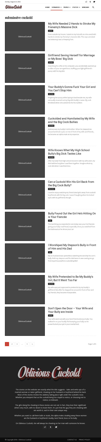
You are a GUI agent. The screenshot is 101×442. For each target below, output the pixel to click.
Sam (50, 220)
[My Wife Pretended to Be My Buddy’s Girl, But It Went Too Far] (25, 289)
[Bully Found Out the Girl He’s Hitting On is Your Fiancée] (25, 226)
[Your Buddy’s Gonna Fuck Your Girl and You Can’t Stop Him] (25, 99)
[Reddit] (86, 1)
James (50, 31)
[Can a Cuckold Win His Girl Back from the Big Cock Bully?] (25, 194)
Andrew (51, 94)
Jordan (51, 62)
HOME (47, 7)
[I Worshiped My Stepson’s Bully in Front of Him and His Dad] (25, 258)
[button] (93, 7)
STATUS (75, 7)
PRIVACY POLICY (84, 440)
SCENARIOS (56, 7)
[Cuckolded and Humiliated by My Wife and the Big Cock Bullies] (25, 131)
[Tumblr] (90, 1)
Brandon (51, 189)
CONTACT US (72, 440)
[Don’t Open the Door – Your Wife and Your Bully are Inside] (25, 321)
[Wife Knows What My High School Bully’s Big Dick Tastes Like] (25, 163)
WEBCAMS (85, 7)
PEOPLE (66, 7)
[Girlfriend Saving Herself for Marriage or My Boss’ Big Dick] (25, 68)
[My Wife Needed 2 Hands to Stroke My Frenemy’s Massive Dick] (25, 36)
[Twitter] (94, 1)
